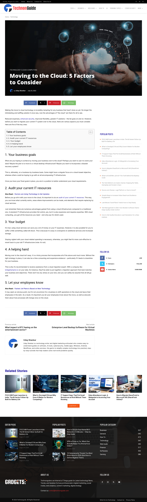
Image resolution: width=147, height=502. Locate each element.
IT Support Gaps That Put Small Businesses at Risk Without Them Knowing (73, 397)
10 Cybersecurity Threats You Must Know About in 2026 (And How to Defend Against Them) (79, 455)
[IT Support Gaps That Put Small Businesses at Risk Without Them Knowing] (73, 384)
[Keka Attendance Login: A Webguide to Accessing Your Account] (101, 384)
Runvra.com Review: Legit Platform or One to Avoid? (119, 190)
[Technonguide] (6, 8)
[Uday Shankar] (12, 90)
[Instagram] (139, 1)
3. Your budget (14, 141)
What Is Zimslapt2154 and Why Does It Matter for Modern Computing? (44, 397)
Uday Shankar (21, 91)
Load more (72, 406)
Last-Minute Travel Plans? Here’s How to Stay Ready (119, 202)
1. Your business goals (17, 135)
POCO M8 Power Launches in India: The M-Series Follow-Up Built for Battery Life (16, 397)
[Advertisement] (121, 117)
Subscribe (138, 269)
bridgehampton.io (11, 270)
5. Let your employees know (19, 146)
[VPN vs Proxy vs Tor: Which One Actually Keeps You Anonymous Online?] (58, 444)
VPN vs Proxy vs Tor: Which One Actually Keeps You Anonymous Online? (78, 443)
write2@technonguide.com (59, 491)
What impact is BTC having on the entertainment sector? (21, 328)
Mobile (8, 391)
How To (119, 391)
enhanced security (27, 119)
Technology (14, 17)
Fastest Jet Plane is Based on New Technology (32, 288)
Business (64, 391)
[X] (143, 1)
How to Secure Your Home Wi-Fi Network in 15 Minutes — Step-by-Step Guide (79, 432)
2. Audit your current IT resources (22, 138)
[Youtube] (119, 482)
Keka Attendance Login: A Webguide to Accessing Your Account (99, 397)
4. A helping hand (15, 144)
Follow (139, 264)
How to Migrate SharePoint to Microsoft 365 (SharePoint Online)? (127, 397)
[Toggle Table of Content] (89, 132)
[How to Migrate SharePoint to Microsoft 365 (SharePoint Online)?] (129, 384)
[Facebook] (136, 1)
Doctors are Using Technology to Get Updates (32, 194)
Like (140, 258)
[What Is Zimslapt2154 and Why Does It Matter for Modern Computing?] (45, 384)
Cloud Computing (29, 70)
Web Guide (92, 391)
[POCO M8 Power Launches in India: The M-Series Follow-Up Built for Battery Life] (18, 384)
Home (7, 17)
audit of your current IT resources (71, 197)
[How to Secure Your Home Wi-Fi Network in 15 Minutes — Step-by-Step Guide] (58, 433)
